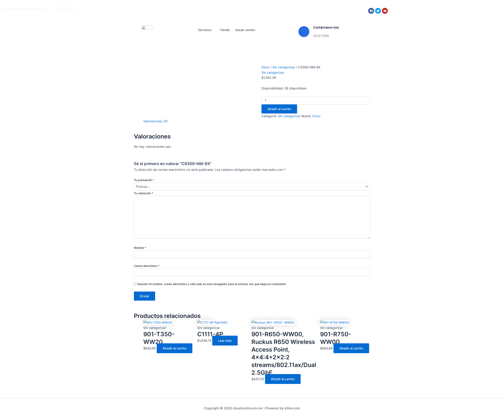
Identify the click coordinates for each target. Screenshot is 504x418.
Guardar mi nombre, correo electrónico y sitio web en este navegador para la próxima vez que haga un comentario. (211, 284)
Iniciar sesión (245, 30)
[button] (206, 30)
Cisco (316, 116)
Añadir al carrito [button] (174, 348)
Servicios (205, 30)
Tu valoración (143, 193)
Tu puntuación (144, 180)
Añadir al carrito (279, 109)
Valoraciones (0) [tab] (155, 121)
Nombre (140, 247)
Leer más (225, 341)
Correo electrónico (147, 266)
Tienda (225, 30)
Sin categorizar (283, 67)
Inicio (265, 67)
